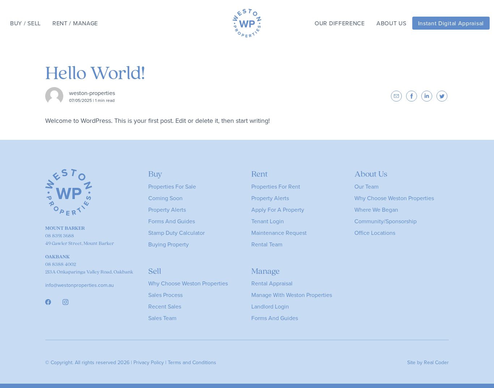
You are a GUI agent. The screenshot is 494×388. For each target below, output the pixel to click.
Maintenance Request (279, 233)
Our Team (366, 186)
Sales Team (162, 318)
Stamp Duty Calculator (176, 233)
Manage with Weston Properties (291, 295)
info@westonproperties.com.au (79, 285)
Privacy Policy (148, 362)
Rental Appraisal (272, 283)
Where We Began (376, 210)
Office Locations (374, 233)
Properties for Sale (172, 186)
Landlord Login (270, 306)
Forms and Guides (171, 221)
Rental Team (266, 244)
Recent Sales (164, 306)
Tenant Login (267, 221)
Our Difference (340, 23)
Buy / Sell (25, 23)
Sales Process (165, 295)
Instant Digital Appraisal (451, 23)
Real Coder (436, 362)
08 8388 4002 (60, 264)
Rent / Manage (75, 23)
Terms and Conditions (192, 362)
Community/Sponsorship (385, 221)
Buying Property (168, 244)
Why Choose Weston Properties (394, 198)
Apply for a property (277, 210)
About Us (391, 23)
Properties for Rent (275, 186)
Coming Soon (165, 198)
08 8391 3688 (59, 235)
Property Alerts (167, 210)
